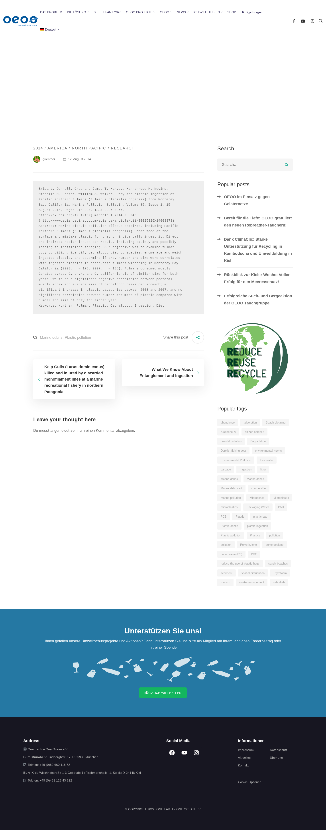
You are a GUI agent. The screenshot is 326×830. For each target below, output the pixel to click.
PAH (281, 507)
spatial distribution (253, 573)
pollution (274, 535)
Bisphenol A (228, 431)
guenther (48, 159)
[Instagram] (312, 20)
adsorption (250, 422)
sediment (226, 573)
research (123, 148)
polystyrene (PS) (231, 554)
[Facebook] (294, 20)
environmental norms (268, 450)
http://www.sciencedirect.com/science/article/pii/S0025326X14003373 (106, 221)
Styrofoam (280, 573)
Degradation (258, 441)
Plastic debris (229, 526)
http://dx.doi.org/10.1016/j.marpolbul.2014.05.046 (87, 215)
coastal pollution (231, 441)
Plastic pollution (78, 337)
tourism (225, 582)
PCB (224, 516)
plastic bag (260, 516)
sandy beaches (278, 563)
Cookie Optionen (249, 782)
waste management (251, 582)
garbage (226, 469)
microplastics (229, 507)
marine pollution (231, 497)
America (57, 148)
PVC (254, 554)
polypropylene (274, 544)
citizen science (254, 431)
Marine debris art (231, 488)
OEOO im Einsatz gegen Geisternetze (247, 200)
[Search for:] (255, 165)
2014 (38, 148)
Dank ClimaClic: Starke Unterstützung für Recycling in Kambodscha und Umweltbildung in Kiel (258, 250)
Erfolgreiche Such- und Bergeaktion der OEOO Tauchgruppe (258, 299)
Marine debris (51, 337)
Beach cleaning (275, 422)
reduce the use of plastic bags (240, 563)
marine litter (258, 488)
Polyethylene (248, 544)
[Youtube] (303, 20)
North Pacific (89, 148)
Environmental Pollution (236, 460)
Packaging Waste (258, 507)
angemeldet (59, 430)
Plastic (240, 516)
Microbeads (257, 497)
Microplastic (281, 497)
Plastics (255, 535)
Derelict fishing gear (233, 450)
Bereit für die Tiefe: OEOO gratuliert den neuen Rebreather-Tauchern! (258, 221)
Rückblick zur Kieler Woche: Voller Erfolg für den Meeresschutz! (257, 278)
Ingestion (245, 469)
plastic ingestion (257, 526)
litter (263, 469)
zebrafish (279, 582)
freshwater (266, 460)
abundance (228, 422)
